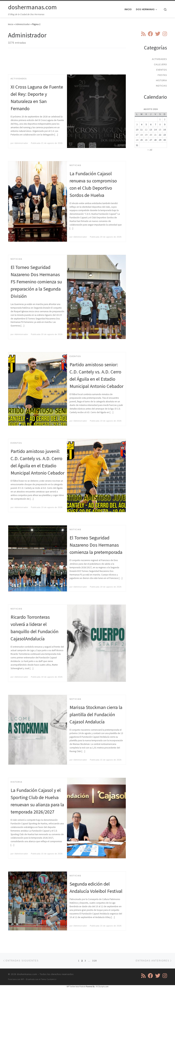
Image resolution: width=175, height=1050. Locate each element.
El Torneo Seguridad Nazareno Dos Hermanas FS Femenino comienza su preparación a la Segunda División (36, 281)
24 (137, 139)
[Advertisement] (70, 64)
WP (22, 979)
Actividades (159, 59)
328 (94, 960)
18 (141, 134)
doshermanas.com (27, 974)
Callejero (160, 64)
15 (160, 129)
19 (146, 134)
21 (155, 134)
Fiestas (162, 75)
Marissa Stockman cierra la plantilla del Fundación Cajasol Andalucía (96, 714)
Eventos (161, 69)
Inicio (10, 24)
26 (146, 139)
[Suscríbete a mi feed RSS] (143, 33)
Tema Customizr (49, 979)
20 (151, 134)
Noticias (161, 85)
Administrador (22, 24)
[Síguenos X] (157, 33)
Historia (161, 80)
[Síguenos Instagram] (165, 33)
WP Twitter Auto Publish (76, 986)
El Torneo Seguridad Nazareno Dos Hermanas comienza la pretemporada (96, 545)
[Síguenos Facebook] (150, 33)
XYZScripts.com (102, 986)
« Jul (149, 149)
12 (146, 129)
